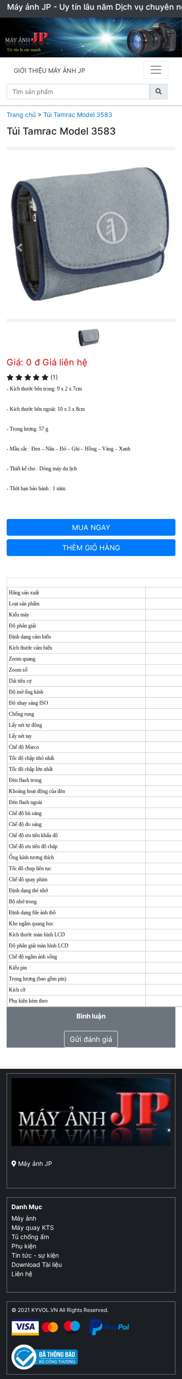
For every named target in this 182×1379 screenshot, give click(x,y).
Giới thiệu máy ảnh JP (49, 70)
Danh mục (26, 1206)
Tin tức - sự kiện (35, 1255)
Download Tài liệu (36, 1264)
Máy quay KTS (32, 1227)
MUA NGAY (91, 527)
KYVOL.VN (44, 1310)
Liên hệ (21, 1274)
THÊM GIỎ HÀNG (91, 547)
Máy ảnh (23, 1218)
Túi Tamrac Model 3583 (77, 114)
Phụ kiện (23, 1246)
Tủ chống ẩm (30, 1236)
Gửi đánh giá (91, 1039)
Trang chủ (21, 114)
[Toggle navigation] (156, 70)
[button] (19, 248)
